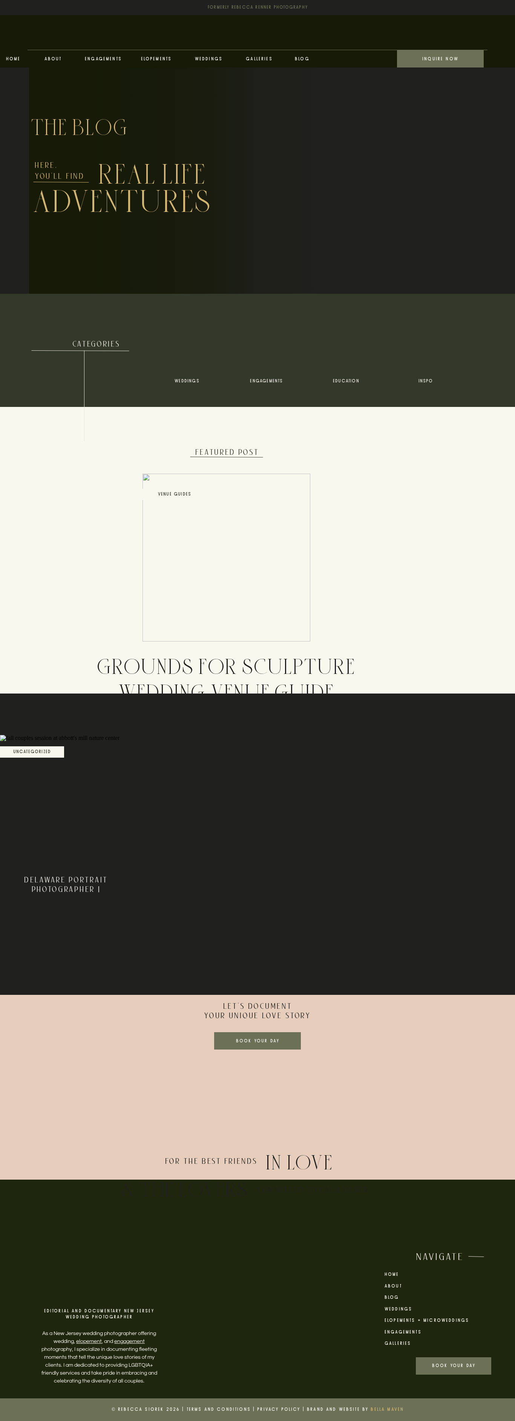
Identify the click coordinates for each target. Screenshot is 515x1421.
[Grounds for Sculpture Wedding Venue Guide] (226, 557)
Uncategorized (32, 752)
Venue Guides (174, 494)
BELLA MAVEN (387, 1409)
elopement (89, 1341)
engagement (129, 1341)
